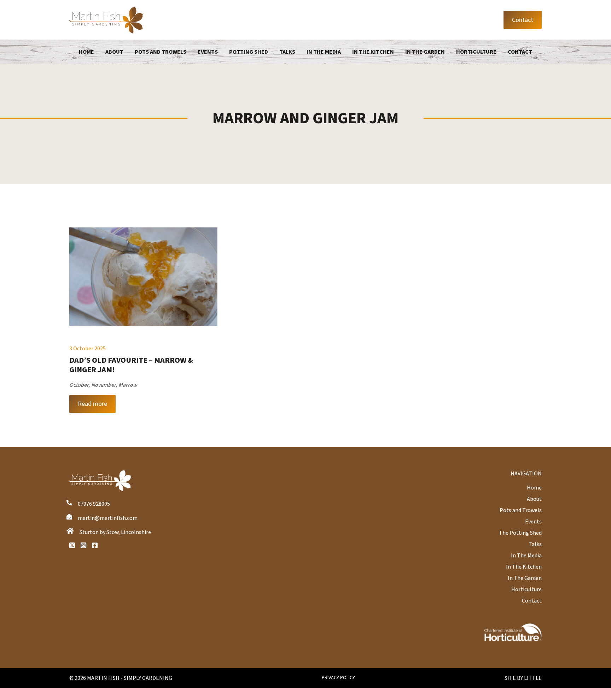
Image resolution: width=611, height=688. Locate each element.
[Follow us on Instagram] (83, 545)
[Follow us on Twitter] (72, 545)
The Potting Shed (520, 533)
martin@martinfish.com (108, 518)
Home (86, 52)
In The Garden (425, 52)
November (103, 385)
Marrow (127, 385)
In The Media (324, 52)
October (78, 385)
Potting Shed (248, 52)
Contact (522, 20)
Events (208, 52)
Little (533, 678)
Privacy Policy (338, 677)
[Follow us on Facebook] (95, 545)
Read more (92, 403)
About (114, 52)
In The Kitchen (373, 52)
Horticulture (476, 52)
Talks (287, 52)
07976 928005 (94, 504)
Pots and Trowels (160, 52)
